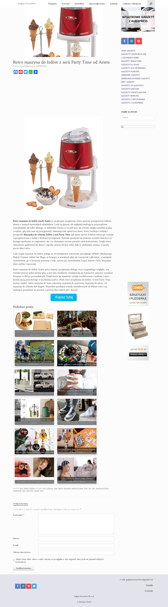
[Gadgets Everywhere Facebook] (124, 41)
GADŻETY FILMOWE (130, 72)
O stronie (149, 590)
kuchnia (32, 488)
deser (55, 488)
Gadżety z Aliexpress (132, 3)
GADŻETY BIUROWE (130, 96)
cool (44, 488)
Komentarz (18, 515)
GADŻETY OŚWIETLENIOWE (133, 92)
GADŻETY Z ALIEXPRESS (132, 103)
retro (41, 491)
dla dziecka (67, 488)
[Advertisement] (64, 95)
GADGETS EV (41, 66)
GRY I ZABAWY (128, 82)
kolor (86, 488)
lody (93, 488)
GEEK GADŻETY (128, 51)
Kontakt (149, 585)
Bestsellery (79, 3)
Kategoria (52, 3)
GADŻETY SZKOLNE (130, 89)
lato (90, 488)
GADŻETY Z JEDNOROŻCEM (133, 54)
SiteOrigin (82, 602)
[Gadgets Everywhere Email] (34, 586)
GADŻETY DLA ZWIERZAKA (133, 68)
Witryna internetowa (21, 552)
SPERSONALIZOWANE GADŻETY (135, 78)
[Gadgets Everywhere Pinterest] (138, 41)
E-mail (15, 545)
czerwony (50, 488)
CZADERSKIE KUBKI (130, 58)
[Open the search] (151, 3)
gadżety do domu (77, 488)
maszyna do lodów (102, 488)
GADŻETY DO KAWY (130, 65)
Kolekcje (114, 3)
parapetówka (17, 491)
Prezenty (65, 3)
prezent (36, 491)
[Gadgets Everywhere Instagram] (131, 41)
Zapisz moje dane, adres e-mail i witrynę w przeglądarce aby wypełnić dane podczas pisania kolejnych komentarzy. (60, 560)
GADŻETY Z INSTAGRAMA (133, 99)
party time (30, 491)
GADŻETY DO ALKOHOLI (132, 85)
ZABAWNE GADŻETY (130, 75)
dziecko (26, 488)
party (24, 491)
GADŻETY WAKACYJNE (131, 61)
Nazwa (16, 538)
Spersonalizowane (97, 3)
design (60, 488)
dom (21, 488)
